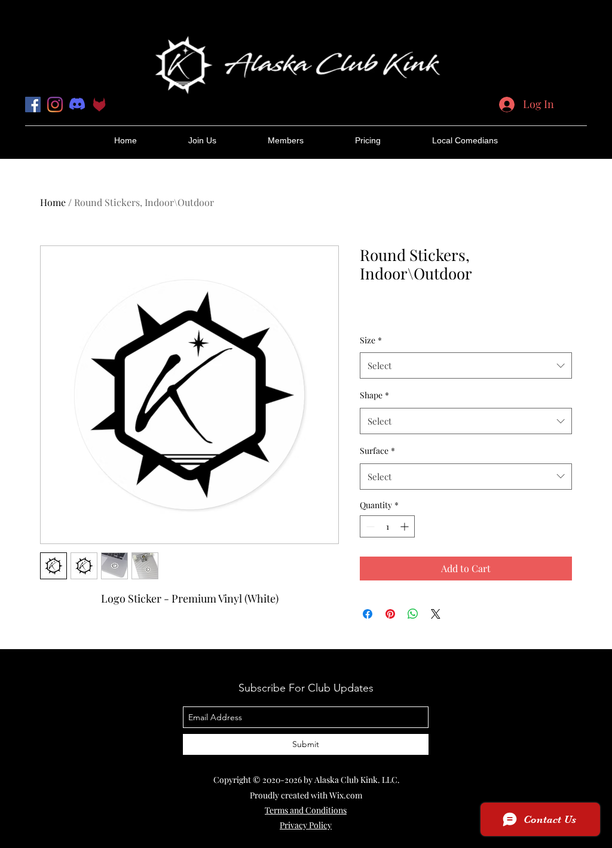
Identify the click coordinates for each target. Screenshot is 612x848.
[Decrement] (369, 526)
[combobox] (466, 365)
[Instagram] (55, 104)
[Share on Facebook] (367, 614)
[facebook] (33, 104)
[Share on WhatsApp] (413, 614)
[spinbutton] (387, 526)
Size (371, 340)
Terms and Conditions (306, 810)
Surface (377, 450)
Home (53, 202)
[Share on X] (436, 614)
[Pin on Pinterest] (390, 614)
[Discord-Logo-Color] (77, 104)
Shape (374, 395)
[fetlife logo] (99, 104)
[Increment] (405, 526)
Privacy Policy (306, 825)
